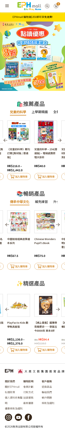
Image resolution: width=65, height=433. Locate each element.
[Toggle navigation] (7, 6)
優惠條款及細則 (14, 408)
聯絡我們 (47, 392)
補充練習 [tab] (41, 201)
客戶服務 (47, 381)
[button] (59, 140)
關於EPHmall (12, 386)
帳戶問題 (47, 397)
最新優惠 (28, 403)
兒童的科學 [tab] (18, 111)
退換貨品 (47, 386)
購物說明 (28, 381)
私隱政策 (10, 392)
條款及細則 (48, 403)
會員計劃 (28, 386)
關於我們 (10, 381)
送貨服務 (28, 397)
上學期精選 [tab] (40, 111)
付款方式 (28, 392)
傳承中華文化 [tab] (19, 201)
